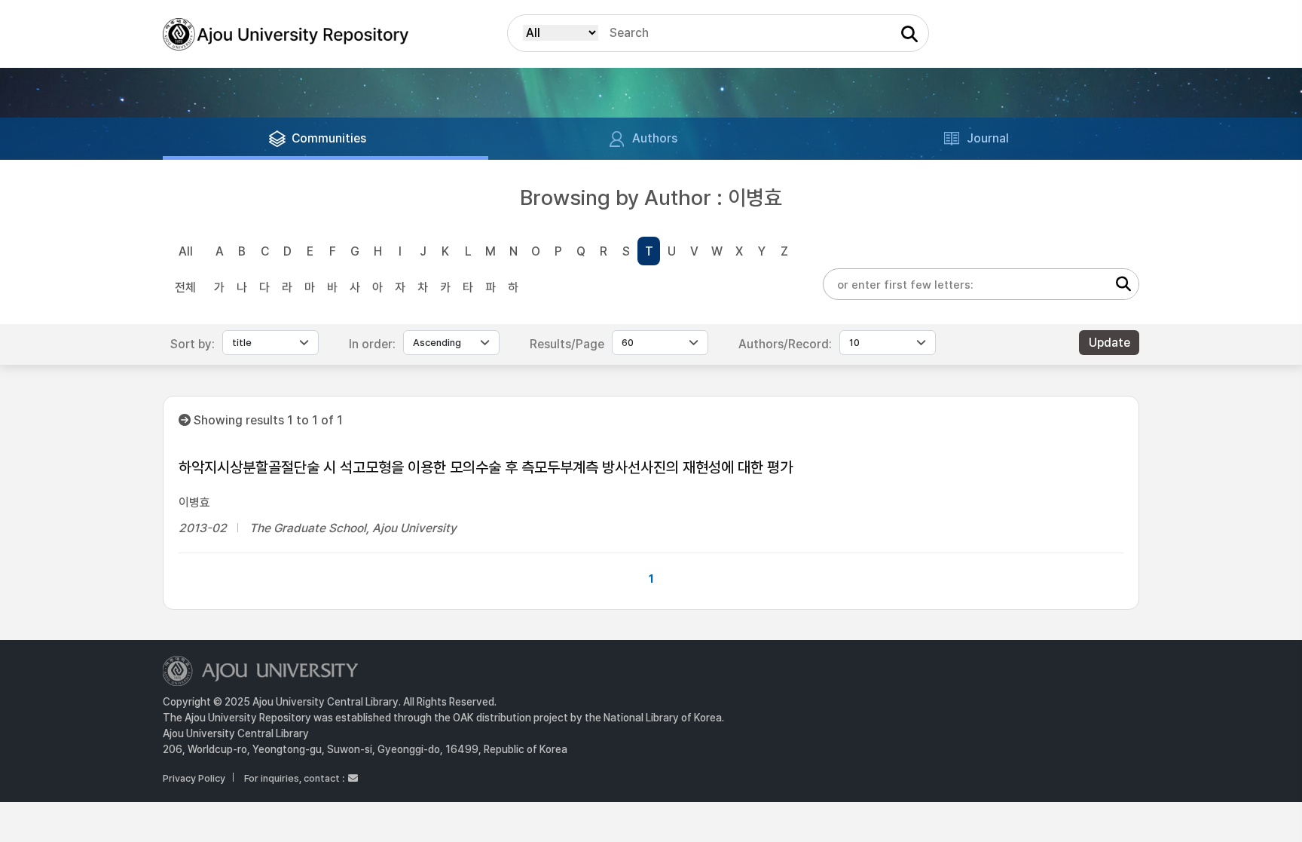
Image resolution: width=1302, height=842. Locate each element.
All (186, 251)
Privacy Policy (194, 778)
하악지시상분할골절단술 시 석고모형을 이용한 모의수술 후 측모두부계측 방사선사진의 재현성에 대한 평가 (486, 467)
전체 (185, 287)
